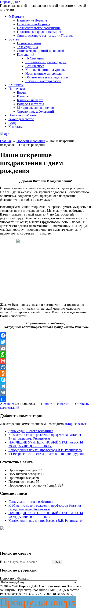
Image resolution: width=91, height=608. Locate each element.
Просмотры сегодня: (23, 470)
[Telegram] (45, 386)
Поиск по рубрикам (14, 578)
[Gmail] (45, 361)
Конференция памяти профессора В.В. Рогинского (45, 450)
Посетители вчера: (22, 481)
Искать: (5, 562)
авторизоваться (76, 424)
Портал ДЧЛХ (10, 2)
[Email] (45, 348)
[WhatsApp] (45, 354)
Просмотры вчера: (22, 478)
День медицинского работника (30, 431)
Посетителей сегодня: (24, 474)
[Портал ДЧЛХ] (4, 134)
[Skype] (45, 380)
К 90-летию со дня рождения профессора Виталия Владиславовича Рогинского (44, 436)
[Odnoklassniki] (45, 373)
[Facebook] (45, 335)
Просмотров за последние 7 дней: (33, 485)
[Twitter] (45, 342)
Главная (5, 141)
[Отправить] (45, 399)
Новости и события (31, 141)
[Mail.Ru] (45, 367)
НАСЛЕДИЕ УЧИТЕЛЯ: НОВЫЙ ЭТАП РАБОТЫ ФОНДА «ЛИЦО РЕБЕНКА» (45, 444)
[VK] (45, 392)
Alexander (7, 404)
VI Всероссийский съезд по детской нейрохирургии (46, 454)
